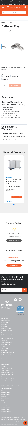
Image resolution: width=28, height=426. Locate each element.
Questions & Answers (14, 250)
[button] (13, 204)
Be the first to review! (14, 240)
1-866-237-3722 (19, 296)
